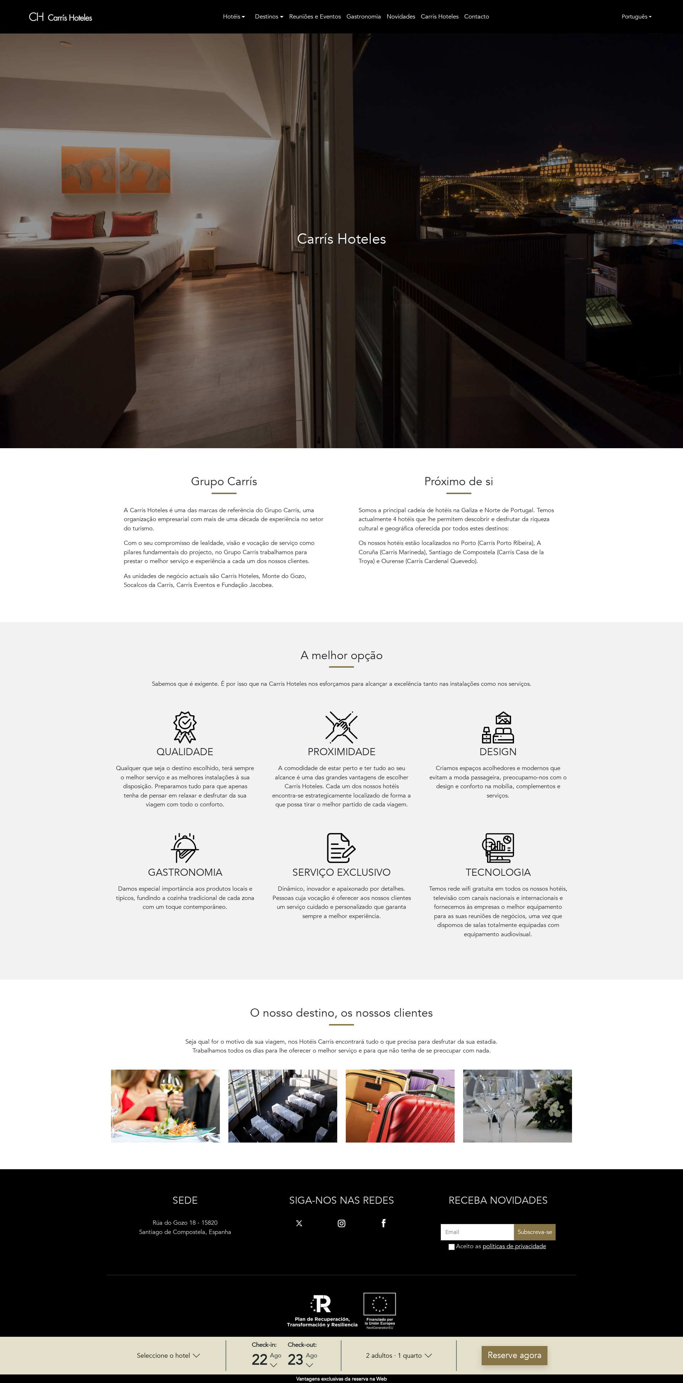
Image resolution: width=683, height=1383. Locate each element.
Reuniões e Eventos (315, 16)
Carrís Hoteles (440, 16)
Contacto (476, 16)
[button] (168, 1356)
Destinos (266, 16)
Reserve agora (514, 1355)
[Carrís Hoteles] (61, 17)
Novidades (401, 16)
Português (634, 17)
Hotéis (231, 16)
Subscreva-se (535, 1232)
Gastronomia (363, 16)
